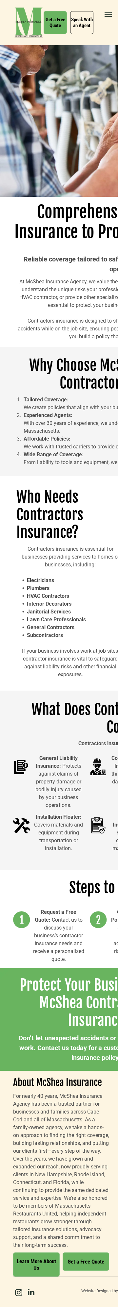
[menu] (108, 14)
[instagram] (18, 1293)
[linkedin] (31, 1293)
